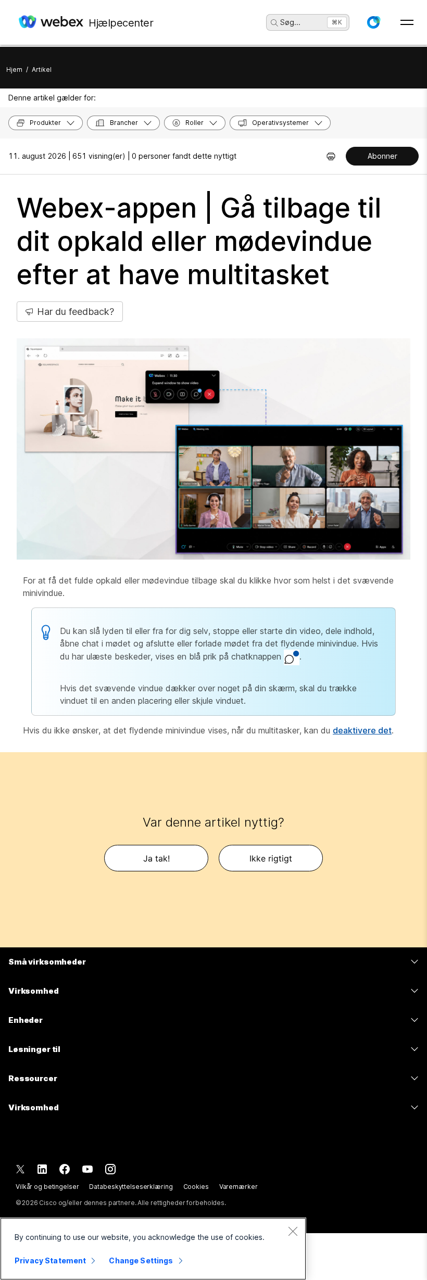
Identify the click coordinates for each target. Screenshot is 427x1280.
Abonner (382, 155)
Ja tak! (156, 858)
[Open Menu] (407, 22)
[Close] (292, 1231)
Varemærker (238, 1186)
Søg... (290, 22)
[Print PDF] (331, 156)
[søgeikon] (274, 23)
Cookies (196, 1186)
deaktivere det (362, 730)
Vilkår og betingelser (47, 1186)
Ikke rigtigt (270, 858)
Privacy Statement (50, 1260)
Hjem (14, 69)
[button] (373, 22)
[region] (153, 1249)
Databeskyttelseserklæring (130, 1186)
